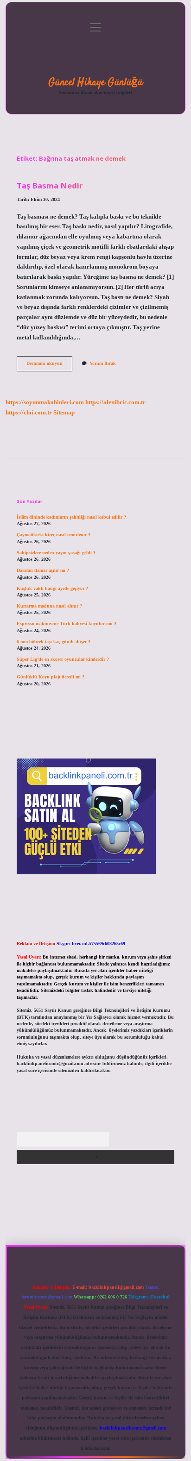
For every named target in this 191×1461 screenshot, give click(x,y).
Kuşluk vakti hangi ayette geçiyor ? (52, 588)
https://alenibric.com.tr (115, 402)
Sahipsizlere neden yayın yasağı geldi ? (56, 552)
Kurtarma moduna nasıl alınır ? (49, 605)
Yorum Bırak (102, 363)
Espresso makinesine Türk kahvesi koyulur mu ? (66, 623)
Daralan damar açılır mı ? (43, 570)
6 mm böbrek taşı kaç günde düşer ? (53, 641)
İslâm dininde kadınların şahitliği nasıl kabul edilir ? (71, 517)
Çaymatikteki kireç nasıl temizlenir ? (53, 534)
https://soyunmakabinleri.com (45, 402)
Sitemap (64, 412)
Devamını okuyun (49, 365)
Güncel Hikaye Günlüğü (95, 82)
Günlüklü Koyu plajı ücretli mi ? (50, 676)
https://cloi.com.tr (29, 412)
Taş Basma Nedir (50, 185)
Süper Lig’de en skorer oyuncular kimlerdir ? (63, 659)
